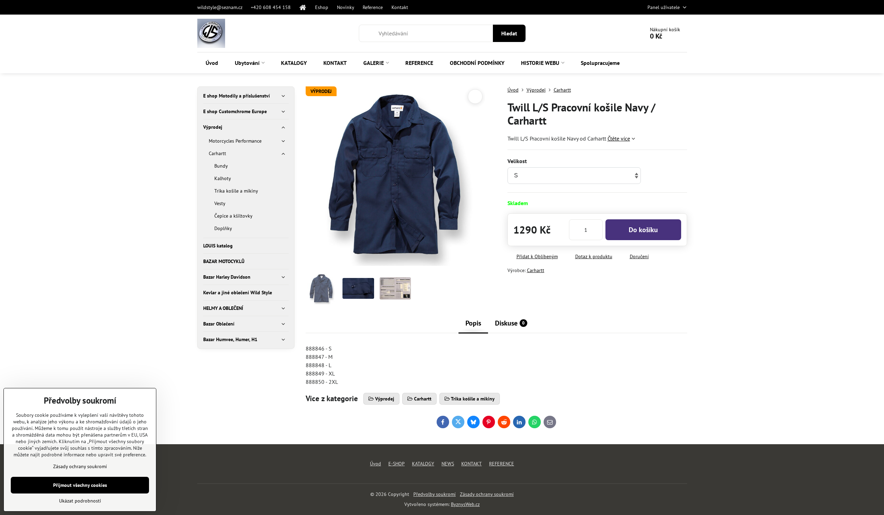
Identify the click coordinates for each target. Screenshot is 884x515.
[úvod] (303, 7)
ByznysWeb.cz (465, 504)
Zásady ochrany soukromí (487, 494)
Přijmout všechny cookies (80, 485)
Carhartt (535, 270)
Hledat (509, 33)
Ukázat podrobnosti (80, 501)
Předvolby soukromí (434, 494)
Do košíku (643, 229)
